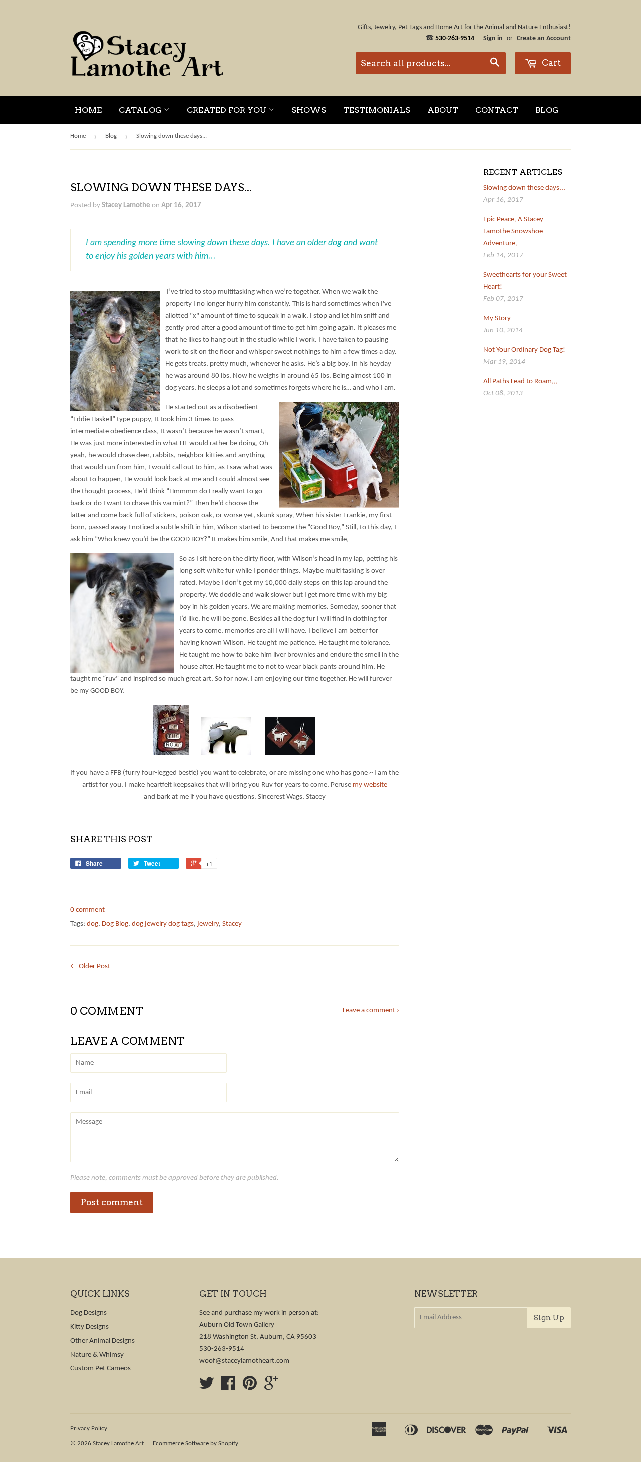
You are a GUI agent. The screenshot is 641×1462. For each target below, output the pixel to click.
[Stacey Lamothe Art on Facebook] (228, 1387)
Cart (550, 63)
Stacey (232, 924)
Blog (547, 110)
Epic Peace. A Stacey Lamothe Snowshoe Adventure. (513, 231)
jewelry (208, 924)
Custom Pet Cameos (100, 1368)
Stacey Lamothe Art (118, 1443)
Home (88, 110)
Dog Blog (115, 924)
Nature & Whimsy (97, 1355)
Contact (496, 110)
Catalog (141, 110)
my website (370, 785)
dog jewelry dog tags (163, 924)
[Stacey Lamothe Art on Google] (271, 1387)
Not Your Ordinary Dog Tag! (524, 350)
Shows (308, 110)
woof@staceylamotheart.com (244, 1361)
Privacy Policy (88, 1428)
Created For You (227, 110)
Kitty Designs (89, 1327)
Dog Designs (88, 1313)
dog (92, 924)
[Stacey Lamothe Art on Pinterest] (249, 1387)
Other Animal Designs (102, 1341)
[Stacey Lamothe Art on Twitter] (206, 1387)
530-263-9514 (221, 1349)
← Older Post (90, 966)
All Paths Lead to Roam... (520, 381)
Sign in (493, 38)
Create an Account (544, 38)
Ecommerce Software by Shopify (195, 1443)
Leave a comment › (371, 1010)
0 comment (87, 910)
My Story (497, 318)
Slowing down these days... (524, 188)
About (442, 110)
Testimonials (376, 110)
